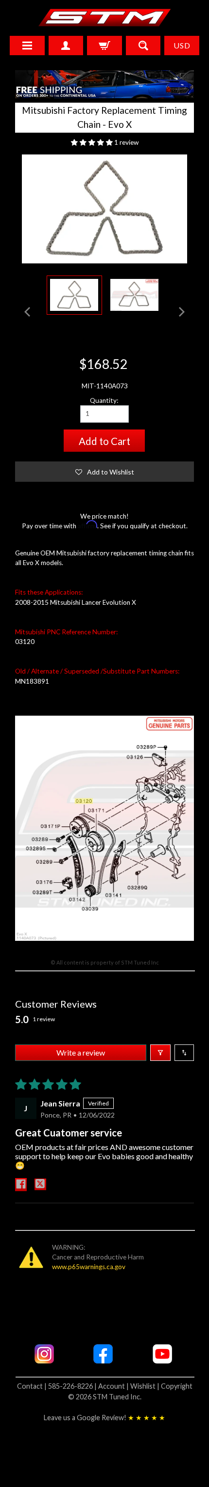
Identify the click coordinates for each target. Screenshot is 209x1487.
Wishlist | (145, 1386)
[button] (92, 142)
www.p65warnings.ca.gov (88, 1267)
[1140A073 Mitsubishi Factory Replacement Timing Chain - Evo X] (74, 295)
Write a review (80, 1052)
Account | (114, 1386)
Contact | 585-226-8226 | (57, 1386)
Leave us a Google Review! (104, 1417)
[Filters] (160, 1052)
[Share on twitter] (40, 1184)
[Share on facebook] (21, 1184)
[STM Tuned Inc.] (105, 17)
